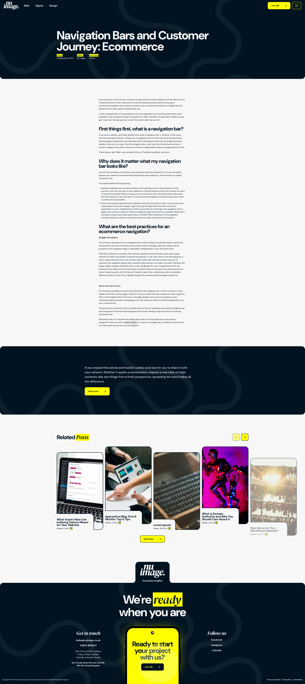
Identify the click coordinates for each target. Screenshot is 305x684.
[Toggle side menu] (296, 5)
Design (53, 5)
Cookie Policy (297, 680)
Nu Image (81, 58)
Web (26, 5)
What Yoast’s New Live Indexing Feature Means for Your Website (78, 455)
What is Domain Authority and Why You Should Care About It (224, 449)
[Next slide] (244, 437)
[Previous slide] (236, 437)
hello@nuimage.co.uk (88, 640)
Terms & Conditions (274, 680)
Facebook (216, 639)
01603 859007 (131, 322)
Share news (93, 391)
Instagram (216, 645)
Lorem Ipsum (159, 453)
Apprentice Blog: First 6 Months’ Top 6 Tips (124, 448)
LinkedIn (217, 650)
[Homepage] (11, 6)
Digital (39, 5)
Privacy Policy (287, 680)
